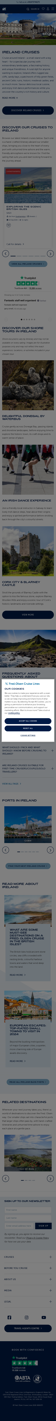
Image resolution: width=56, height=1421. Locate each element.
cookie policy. (14, 713)
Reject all (28, 728)
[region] (28, 710)
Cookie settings (28, 735)
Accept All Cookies (28, 721)
